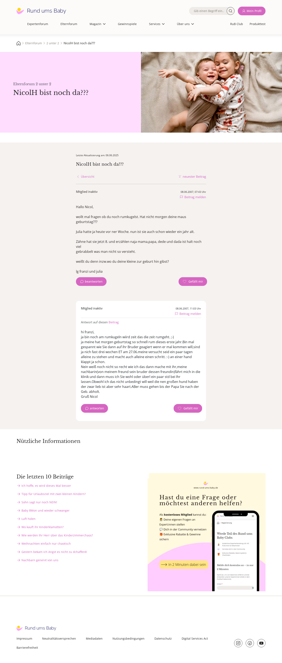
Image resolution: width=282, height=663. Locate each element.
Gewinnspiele (127, 24)
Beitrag (114, 322)
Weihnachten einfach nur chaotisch (46, 544)
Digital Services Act (195, 638)
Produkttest (257, 24)
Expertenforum (37, 24)
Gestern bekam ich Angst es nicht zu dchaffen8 (54, 552)
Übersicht (87, 177)
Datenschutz (163, 638)
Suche (231, 11)
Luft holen (28, 519)
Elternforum (68, 24)
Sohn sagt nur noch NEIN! (39, 502)
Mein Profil (254, 11)
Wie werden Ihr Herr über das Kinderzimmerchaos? (57, 535)
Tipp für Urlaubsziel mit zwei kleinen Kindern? (53, 494)
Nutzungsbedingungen (129, 638)
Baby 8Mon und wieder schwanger (45, 510)
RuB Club (236, 24)
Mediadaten (94, 638)
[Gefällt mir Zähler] (193, 281)
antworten (97, 408)
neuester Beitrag (194, 176)
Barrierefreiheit (27, 648)
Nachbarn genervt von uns (39, 560)
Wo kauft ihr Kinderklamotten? (42, 527)
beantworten (94, 281)
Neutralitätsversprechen (59, 638)
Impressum (24, 638)
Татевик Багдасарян (269, 128)
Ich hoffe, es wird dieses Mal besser (46, 486)
